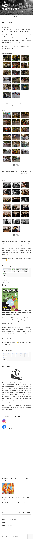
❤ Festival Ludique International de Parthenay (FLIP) (16, 513)
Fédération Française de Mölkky (10, 516)
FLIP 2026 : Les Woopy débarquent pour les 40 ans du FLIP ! (16, 479)
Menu (17, 16)
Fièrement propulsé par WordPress (10, 536)
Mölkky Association (7, 525)
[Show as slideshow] (7, 53)
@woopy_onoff (10, 422)
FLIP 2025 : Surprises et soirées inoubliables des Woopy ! (15, 498)
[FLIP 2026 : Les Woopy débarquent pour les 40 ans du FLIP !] (8, 488)
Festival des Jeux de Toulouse (10, 519)
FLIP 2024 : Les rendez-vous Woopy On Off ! (14, 502)
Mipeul (4, 522)
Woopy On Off (10, 9)
